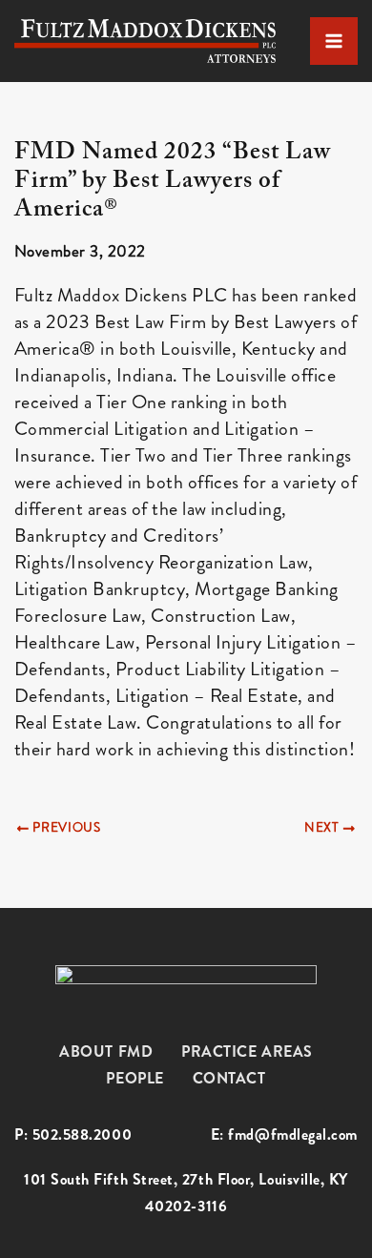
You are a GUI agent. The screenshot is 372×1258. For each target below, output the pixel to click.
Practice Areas (247, 1051)
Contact (229, 1078)
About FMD (106, 1051)
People (134, 1078)
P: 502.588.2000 (73, 1135)
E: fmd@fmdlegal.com (284, 1135)
